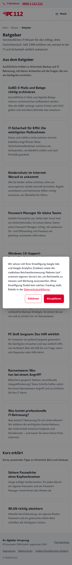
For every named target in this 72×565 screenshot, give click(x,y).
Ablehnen (33, 298)
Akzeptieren (54, 298)
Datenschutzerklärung (37, 289)
